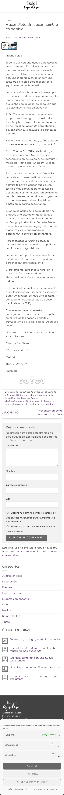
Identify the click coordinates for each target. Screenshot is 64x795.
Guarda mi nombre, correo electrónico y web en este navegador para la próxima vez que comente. (31, 517)
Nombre (11, 471)
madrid (38, 401)
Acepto (32, 766)
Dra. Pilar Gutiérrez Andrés (24, 398)
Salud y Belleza (11, 616)
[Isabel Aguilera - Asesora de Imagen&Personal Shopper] (32, 6)
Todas (9, 21)
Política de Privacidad (35, 789)
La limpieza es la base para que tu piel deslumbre (34, 677)
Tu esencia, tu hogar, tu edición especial (35, 639)
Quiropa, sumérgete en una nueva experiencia (31, 659)
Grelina (29, 401)
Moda (6, 604)
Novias (6, 610)
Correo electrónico (17, 485)
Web (8, 499)
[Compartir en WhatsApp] (21, 381)
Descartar (32, 774)
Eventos (7, 587)
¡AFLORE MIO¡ (10, 412)
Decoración (9, 581)
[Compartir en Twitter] (32, 381)
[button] (4, 6)
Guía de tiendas (12, 593)
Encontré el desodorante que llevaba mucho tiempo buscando (33, 649)
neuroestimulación (14, 404)
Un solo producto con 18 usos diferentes (35, 667)
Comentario (13, 445)
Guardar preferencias (32, 782)
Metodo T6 (48, 401)
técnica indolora (46, 404)
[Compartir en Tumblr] (42, 381)
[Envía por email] (37, 381)
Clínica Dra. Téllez (25, 395)
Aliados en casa (12, 576)
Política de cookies (15, 789)
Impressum (52, 789)
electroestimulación (15, 401)
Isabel (38, 37)
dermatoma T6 (42, 395)
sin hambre (30, 404)
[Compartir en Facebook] (26, 381)
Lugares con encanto (15, 599)
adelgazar (10, 395)
